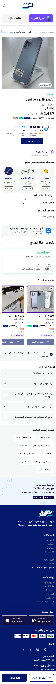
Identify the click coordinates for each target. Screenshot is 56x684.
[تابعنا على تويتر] (45, 649)
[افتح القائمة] (52, 5)
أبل (46, 108)
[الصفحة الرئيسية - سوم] (28, 6)
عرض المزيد (46, 188)
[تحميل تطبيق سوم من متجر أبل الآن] (49, 497)
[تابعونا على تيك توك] (31, 649)
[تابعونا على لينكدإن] (24, 649)
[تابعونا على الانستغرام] (38, 649)
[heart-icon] (51, 288)
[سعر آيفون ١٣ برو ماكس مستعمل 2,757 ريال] (40, 299)
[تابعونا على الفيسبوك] (52, 649)
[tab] (41, 18)
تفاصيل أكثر (39, 233)
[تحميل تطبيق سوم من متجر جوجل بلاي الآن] (38, 497)
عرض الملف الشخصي (31, 141)
